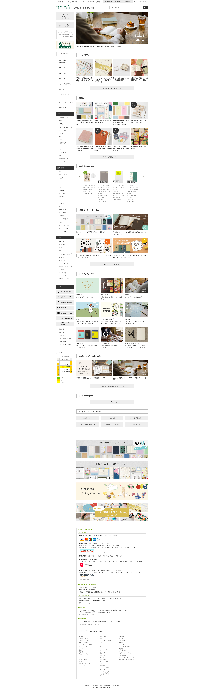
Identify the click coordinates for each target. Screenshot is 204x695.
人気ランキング (63, 73)
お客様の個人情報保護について (94, 685)
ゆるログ (61, 241)
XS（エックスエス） (65, 263)
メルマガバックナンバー (66, 102)
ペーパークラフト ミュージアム (64, 274)
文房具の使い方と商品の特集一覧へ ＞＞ (112, 386)
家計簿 (61, 139)
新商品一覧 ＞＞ (88, 418)
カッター (61, 184)
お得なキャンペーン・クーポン (65, 96)
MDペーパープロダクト (65, 266)
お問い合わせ (62, 341)
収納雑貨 (61, 216)
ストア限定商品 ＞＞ (112, 418)
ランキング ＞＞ (136, 424)
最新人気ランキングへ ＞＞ (112, 88)
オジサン (61, 251)
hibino (60, 248)
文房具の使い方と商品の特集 (64, 61)
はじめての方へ (63, 329)
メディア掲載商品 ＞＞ (88, 424)
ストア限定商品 (63, 78)
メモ (60, 149)
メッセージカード (64, 130)
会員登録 (61, 332)
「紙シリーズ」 (63, 244)
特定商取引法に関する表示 (111, 685)
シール (61, 133)
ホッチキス (62, 193)
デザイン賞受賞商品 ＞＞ (136, 418)
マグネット (62, 203)
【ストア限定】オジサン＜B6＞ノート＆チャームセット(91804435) (89, 188)
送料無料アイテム (64, 89)
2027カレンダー (63, 124)
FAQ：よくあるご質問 (65, 344)
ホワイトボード (63, 231)
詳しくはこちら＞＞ (101, 552)
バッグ (61, 178)
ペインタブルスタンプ (65, 254)
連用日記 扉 (62, 260)
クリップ (61, 200)
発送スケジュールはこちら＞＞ (87, 603)
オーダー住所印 (63, 228)
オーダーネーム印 (64, 225)
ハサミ (61, 187)
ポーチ (61, 181)
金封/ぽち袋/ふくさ (64, 158)
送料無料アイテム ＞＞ (112, 424)
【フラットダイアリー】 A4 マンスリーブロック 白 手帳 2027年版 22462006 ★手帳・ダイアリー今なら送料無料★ (118, 191)
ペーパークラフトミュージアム (128, 658)
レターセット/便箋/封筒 (65, 127)
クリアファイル (63, 212)
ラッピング (62, 161)
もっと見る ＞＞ (112, 402)
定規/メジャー (63, 197)
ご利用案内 (62, 335)
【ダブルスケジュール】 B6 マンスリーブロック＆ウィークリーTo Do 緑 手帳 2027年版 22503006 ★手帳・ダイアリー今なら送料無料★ (133, 192)
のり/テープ (62, 190)
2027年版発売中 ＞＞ (65, 25)
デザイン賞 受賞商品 (65, 84)
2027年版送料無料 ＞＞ (65, 16)
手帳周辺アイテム (64, 121)
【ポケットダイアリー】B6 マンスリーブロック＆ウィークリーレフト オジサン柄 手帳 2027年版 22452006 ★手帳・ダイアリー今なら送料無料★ (104, 192)
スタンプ (61, 222)
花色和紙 (61, 257)
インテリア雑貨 (63, 219)
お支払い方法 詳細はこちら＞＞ (88, 579)
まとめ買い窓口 (63, 108)
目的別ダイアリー (64, 143)
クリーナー (62, 206)
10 (145, 42)
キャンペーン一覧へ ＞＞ (112, 264)
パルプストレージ (64, 270)
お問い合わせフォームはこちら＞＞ (89, 624)
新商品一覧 (62, 68)
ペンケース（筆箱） (64, 175)
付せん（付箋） (63, 152)
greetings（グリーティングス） (66, 280)
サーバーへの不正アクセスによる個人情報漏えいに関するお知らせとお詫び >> (65, 34)
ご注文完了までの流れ (65, 338)
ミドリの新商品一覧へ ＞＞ (112, 157)
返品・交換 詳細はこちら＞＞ (87, 614)
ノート (61, 146)
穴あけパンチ (62, 209)
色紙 (60, 155)
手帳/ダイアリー (63, 117)
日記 (60, 136)
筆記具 (61, 171)
